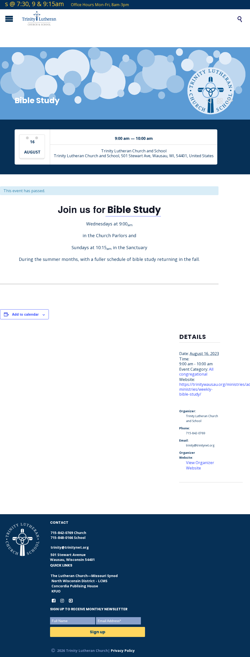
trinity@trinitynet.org (70, 547)
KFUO (56, 591)
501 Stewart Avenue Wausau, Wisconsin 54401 (72, 557)
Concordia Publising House (75, 586)
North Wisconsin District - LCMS (79, 581)
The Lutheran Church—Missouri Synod (84, 575)
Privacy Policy (123, 650)
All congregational (196, 372)
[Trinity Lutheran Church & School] (122, 19)
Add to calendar (25, 314)
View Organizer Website (200, 465)
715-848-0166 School (68, 537)
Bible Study (133, 209)
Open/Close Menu (5, 18)
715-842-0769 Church (68, 532)
